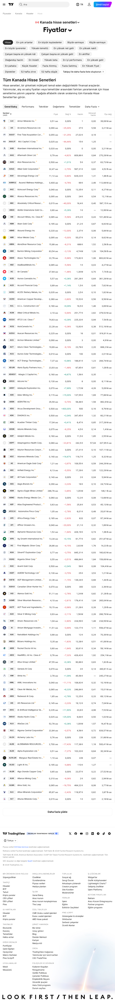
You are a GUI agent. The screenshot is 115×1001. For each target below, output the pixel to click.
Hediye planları (39, 886)
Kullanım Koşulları (40, 967)
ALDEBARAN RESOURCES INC (30, 744)
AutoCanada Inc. (25, 326)
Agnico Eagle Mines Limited (29, 491)
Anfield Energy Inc (25, 470)
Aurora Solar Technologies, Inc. (30, 354)
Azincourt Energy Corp (27, 189)
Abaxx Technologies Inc (28, 258)
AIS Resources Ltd (25, 703)
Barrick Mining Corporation (29, 251)
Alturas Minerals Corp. (27, 799)
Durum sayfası (38, 988)
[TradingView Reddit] (109, 834)
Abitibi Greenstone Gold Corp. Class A (30, 210)
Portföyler (7, 946)
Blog (34, 934)
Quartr (30, 861)
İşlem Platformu (95, 889)
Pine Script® (8, 958)
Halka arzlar (8, 937)
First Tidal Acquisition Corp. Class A (30, 134)
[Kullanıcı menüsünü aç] (89, 4)
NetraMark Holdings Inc (28, 634)
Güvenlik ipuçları (39, 982)
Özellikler (36, 877)
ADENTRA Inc (23, 402)
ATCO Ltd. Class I (25, 319)
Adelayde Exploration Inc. (29, 388)
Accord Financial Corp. (27, 285)
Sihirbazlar (67, 919)
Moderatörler (68, 892)
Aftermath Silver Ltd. (26, 155)
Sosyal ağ (66, 877)
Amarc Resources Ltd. (27, 621)
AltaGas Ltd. (23, 723)
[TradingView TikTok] (104, 834)
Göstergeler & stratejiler (73, 916)
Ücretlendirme (38, 880)
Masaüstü (7, 970)
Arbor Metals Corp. (26, 237)
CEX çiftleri (8, 898)
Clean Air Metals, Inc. (27, 689)
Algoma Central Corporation (30, 730)
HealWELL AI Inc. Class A (28, 655)
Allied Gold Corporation (27, 169)
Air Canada (22, 271)
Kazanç (6, 931)
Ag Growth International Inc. (30, 538)
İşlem (64, 901)
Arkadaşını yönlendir (71, 883)
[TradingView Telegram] (98, 834)
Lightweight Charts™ (97, 883)
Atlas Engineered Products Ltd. (30, 504)
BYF (4, 889)
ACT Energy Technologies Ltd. (30, 360)
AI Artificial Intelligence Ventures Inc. (30, 710)
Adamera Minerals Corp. (28, 456)
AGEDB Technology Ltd (28, 573)
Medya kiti (37, 943)
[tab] (8, 42)
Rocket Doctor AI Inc (26, 648)
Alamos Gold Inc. (25, 593)
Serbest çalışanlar (70, 922)
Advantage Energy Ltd (27, 176)
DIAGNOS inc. (23, 415)
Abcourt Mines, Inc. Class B (29, 217)
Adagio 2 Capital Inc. (28, 374)
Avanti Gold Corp (25, 566)
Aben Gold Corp (24, 223)
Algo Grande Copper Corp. (29, 771)
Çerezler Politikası (40, 976)
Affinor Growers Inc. (26, 525)
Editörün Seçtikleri (70, 907)
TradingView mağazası (42, 952)
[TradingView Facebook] (76, 834)
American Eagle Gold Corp (29, 463)
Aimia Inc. (21, 675)
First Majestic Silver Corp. (29, 545)
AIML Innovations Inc (26, 682)
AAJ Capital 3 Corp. (27, 141)
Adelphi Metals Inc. (26, 436)
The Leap (36, 904)
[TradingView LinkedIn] (93, 834)
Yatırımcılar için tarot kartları (45, 955)
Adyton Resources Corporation (30, 449)
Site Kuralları (67, 889)
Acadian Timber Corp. (27, 422)
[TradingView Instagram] (87, 834)
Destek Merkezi (39, 937)
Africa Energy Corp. (26, 518)
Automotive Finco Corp (28, 511)
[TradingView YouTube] (81, 834)
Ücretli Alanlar (68, 925)
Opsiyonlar (8, 952)
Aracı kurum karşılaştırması (44, 901)
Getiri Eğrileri (8, 949)
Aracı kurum (37, 898)
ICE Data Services (21, 847)
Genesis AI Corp (24, 669)
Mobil (5, 967)
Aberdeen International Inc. (29, 148)
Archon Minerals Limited (28, 340)
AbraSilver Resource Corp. (29, 244)
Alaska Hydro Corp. (26, 716)
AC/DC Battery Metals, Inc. (29, 292)
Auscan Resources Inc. (27, 333)
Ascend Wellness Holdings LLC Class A (31, 182)
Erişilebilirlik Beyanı (41, 979)
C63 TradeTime (39, 958)
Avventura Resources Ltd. (29, 128)
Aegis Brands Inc (25, 484)
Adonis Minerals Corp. (27, 429)
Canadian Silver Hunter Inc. (29, 586)
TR (81, 4)
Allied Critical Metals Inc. (28, 312)
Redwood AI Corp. (25, 696)
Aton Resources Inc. (26, 162)
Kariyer (35, 940)
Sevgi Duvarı (68, 880)
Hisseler (6, 886)
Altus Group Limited (26, 662)
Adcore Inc (22, 381)
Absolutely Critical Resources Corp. (30, 203)
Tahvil (5, 892)
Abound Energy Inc (26, 230)
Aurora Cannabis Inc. (26, 278)
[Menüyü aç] (4, 4)
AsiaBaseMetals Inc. (26, 265)
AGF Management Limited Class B (30, 580)
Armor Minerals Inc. (26, 121)
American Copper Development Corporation (30, 299)
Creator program (69, 886)
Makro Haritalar (10, 955)
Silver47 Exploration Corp (29, 552)
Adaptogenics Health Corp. (29, 443)
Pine (5, 904)
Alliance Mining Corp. (27, 778)
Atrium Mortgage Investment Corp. (30, 627)
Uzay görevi (37, 931)
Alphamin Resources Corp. (29, 532)
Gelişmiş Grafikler (96, 886)
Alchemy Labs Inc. (25, 737)
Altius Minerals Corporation (29, 792)
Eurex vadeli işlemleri (41, 916)
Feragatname (38, 970)
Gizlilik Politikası (39, 973)
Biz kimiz (36, 928)
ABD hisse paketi (40, 919)
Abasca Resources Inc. (27, 196)
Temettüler (8, 934)
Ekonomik (7, 928)
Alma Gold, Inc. (24, 785)
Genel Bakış (37, 895)
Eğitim (65, 904)
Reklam (91, 898)
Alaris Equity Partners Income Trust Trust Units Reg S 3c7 (30, 367)
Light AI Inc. (22, 764)
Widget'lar (92, 877)
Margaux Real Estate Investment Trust (31, 758)
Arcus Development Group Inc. (30, 408)
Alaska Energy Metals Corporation (30, 497)
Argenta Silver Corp (26, 559)
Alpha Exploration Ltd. (27, 751)
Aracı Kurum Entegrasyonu (100, 901)
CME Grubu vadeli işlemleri (44, 913)
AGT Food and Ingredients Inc (30, 607)
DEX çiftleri (8, 901)
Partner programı (96, 904)
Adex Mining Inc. (25, 395)
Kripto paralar (9, 895)
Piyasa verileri (38, 883)
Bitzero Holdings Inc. (26, 641)
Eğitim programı (95, 907)
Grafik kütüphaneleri (97, 880)
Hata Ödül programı (41, 985)
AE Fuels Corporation (26, 477)
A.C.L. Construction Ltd (28, 306)
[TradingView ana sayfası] (11, 4)
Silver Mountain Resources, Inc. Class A (30, 600)
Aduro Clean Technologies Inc (30, 347)
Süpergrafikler (9, 877)
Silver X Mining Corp (26, 614)
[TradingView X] (70, 834)
